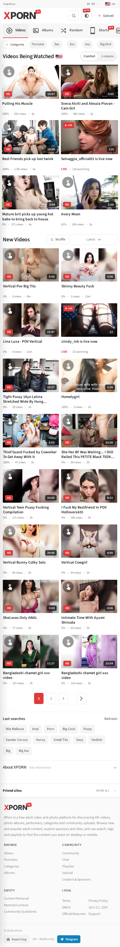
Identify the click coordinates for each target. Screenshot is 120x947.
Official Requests (74, 914)
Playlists (68, 866)
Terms (66, 900)
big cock (69, 728)
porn (50, 728)
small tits (61, 739)
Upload (67, 872)
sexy (79, 739)
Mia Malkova (15, 728)
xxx (72, 44)
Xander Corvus (17, 739)
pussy (87, 728)
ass (87, 44)
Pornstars (11, 859)
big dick (105, 44)
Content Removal (16, 898)
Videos (8, 853)
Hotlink (97, 739)
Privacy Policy (98, 900)
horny (40, 739)
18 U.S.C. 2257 (98, 907)
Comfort (89, 56)
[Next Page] (81, 698)
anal (35, 728)
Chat (65, 859)
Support (94, 914)
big (8, 750)
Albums (9, 872)
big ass (24, 750)
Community (70, 853)
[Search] (74, 16)
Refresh (110, 719)
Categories (17, 44)
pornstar (38, 44)
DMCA (66, 907)
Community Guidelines (20, 911)
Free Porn (9, 4)
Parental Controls (16, 905)
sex (56, 44)
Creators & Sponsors (76, 879)
